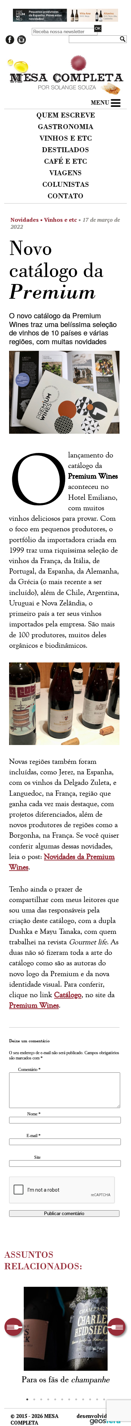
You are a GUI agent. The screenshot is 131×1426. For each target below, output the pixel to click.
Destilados (65, 150)
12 (104, 1399)
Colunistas (65, 185)
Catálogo (67, 995)
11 (97, 1399)
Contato (65, 196)
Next (118, 1328)
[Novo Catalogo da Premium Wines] (64, 395)
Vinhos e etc (65, 139)
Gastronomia (65, 127)
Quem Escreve (65, 116)
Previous (15, 1328)
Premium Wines (34, 1005)
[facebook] (10, 42)
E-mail (34, 1135)
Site (37, 1157)
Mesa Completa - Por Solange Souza (65, 63)
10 (90, 1399)
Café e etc (65, 162)
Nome (34, 1114)
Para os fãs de (65, 1380)
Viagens (65, 173)
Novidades (24, 219)
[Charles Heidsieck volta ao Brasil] (65, 1329)
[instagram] (21, 42)
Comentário (29, 1069)
